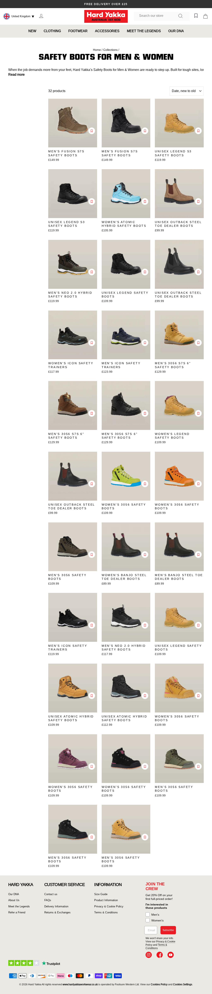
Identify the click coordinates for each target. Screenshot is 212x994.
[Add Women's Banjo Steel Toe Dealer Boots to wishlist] (145, 554)
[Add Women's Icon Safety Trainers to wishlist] (91, 342)
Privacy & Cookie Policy (108, 906)
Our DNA (13, 894)
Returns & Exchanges (57, 912)
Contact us (50, 894)
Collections (110, 49)
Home (97, 49)
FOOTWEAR (78, 31)
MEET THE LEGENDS (144, 31)
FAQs (47, 900)
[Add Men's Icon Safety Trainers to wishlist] (145, 342)
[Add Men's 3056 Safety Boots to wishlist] (91, 554)
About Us (13, 900)
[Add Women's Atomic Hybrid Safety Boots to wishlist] (145, 201)
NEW (32, 31)
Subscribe (168, 930)
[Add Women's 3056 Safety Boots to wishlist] (145, 484)
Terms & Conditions (106, 912)
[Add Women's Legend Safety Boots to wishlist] (198, 413)
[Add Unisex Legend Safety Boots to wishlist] (145, 272)
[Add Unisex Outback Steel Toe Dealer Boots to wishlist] (198, 201)
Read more (16, 74)
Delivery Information (56, 906)
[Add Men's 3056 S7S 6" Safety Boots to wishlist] (198, 342)
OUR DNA (176, 31)
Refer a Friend (16, 912)
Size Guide (100, 894)
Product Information (106, 900)
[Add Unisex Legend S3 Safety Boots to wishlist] (198, 130)
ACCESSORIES (107, 31)
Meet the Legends (19, 906)
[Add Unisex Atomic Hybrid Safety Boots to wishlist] (91, 695)
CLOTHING (52, 31)
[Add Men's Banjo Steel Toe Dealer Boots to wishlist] (198, 554)
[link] (149, 955)
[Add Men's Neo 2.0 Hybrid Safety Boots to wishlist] (91, 272)
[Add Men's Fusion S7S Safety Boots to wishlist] (91, 130)
